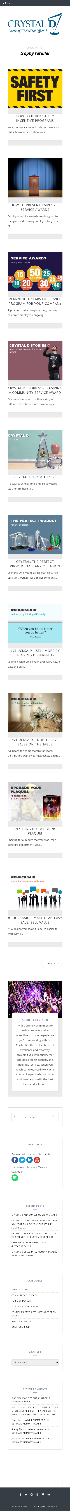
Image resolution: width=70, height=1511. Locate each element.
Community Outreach (24, 1295)
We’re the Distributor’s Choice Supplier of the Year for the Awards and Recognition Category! (34, 1411)
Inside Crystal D (21, 1321)
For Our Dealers (21, 1300)
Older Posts (51, 963)
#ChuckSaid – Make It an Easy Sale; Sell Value (35, 920)
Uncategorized (20, 1326)
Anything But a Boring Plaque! (35, 831)
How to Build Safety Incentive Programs (35, 118)
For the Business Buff (24, 1306)
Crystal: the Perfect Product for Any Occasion (35, 563)
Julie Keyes (17, 1438)
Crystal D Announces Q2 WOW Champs (34, 1214)
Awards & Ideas (20, 1289)
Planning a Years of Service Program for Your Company (35, 301)
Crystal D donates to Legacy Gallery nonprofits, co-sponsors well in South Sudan (34, 1224)
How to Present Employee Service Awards (35, 207)
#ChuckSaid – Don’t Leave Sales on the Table (35, 741)
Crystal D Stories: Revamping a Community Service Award (35, 390)
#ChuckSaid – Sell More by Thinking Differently (35, 652)
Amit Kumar (18, 1407)
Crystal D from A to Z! (35, 477)
